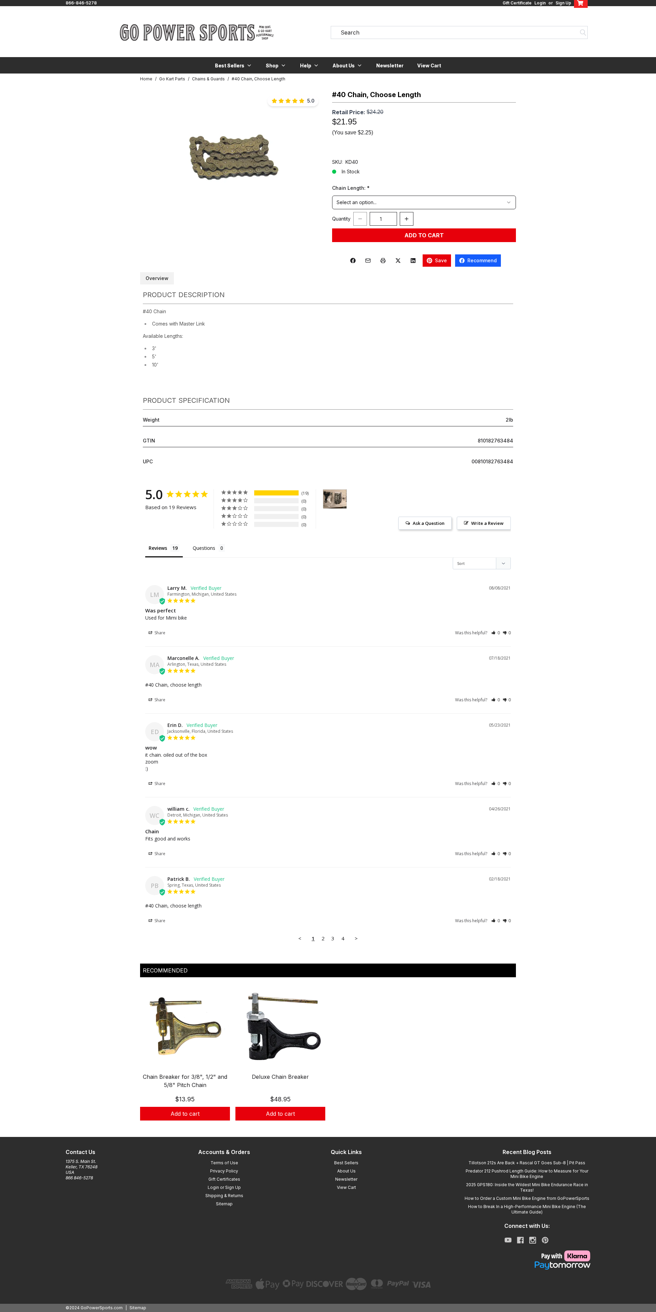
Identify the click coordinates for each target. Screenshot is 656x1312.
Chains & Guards (208, 78)
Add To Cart (424, 235)
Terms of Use (224, 1162)
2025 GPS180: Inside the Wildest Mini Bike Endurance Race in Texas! (527, 1187)
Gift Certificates (224, 1179)
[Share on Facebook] (352, 260)
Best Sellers (346, 1162)
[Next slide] (505, 1059)
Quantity (341, 219)
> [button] (356, 938)
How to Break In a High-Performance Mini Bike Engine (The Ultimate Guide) (527, 1209)
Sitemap (224, 1203)
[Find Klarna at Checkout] (526, 1255)
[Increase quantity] (406, 219)
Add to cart (185, 1113)
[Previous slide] (151, 1059)
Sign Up (563, 2)
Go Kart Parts (172, 78)
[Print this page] (383, 260)
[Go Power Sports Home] (197, 32)
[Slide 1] (328, 1128)
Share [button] (159, 633)
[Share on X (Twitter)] (398, 260)
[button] (233, 65)
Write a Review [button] (487, 523)
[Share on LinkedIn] (413, 260)
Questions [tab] (204, 548)
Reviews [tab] (158, 548)
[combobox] (424, 202)
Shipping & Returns (224, 1195)
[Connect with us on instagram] (533, 1240)
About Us (346, 1171)
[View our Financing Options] (526, 1265)
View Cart (429, 65)
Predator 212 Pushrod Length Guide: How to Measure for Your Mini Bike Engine (527, 1173)
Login (540, 2)
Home (146, 78)
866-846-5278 (81, 2)
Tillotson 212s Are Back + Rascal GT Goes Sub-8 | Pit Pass (526, 1162)
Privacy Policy (224, 1171)
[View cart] (581, 3)
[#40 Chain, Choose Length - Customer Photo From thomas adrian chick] (334, 499)
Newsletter (390, 65)
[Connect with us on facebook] (520, 1240)
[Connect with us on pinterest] (545, 1240)
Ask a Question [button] (429, 523)
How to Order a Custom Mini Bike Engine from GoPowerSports (527, 1198)
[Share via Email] (368, 260)
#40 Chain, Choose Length (258, 78)
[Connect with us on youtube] (508, 1240)
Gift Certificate (517, 2)
